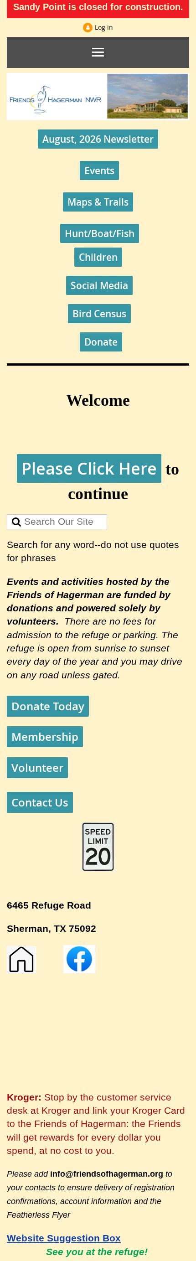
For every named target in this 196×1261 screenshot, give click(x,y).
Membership (44, 736)
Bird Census (99, 313)
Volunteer (37, 767)
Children (98, 257)
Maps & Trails (98, 202)
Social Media (99, 285)
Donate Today (47, 706)
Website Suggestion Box (64, 1238)
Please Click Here (89, 468)
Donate (101, 342)
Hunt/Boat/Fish (99, 233)
